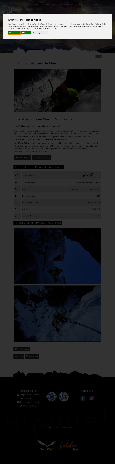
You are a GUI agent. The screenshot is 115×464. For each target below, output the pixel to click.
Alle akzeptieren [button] (14, 33)
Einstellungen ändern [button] (39, 33)
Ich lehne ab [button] (26, 33)
